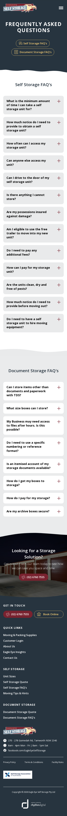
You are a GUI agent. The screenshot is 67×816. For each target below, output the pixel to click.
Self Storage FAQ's (35, 43)
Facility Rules (57, 762)
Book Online (51, 614)
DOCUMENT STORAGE (19, 705)
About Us (9, 646)
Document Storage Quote (19, 712)
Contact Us (10, 658)
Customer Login (13, 640)
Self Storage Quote (15, 682)
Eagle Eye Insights (14, 652)
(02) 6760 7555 (36, 577)
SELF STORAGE (14, 669)
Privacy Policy (9, 762)
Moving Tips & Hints (16, 693)
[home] (19, 8)
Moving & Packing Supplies (20, 635)
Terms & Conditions (34, 762)
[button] (60, 8)
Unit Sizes (9, 676)
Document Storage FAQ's (36, 52)
